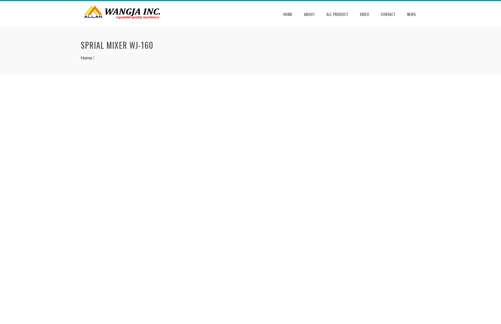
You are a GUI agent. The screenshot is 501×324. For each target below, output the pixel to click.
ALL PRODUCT (337, 14)
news (411, 14)
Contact (388, 14)
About (309, 14)
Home (287, 14)
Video (364, 14)
